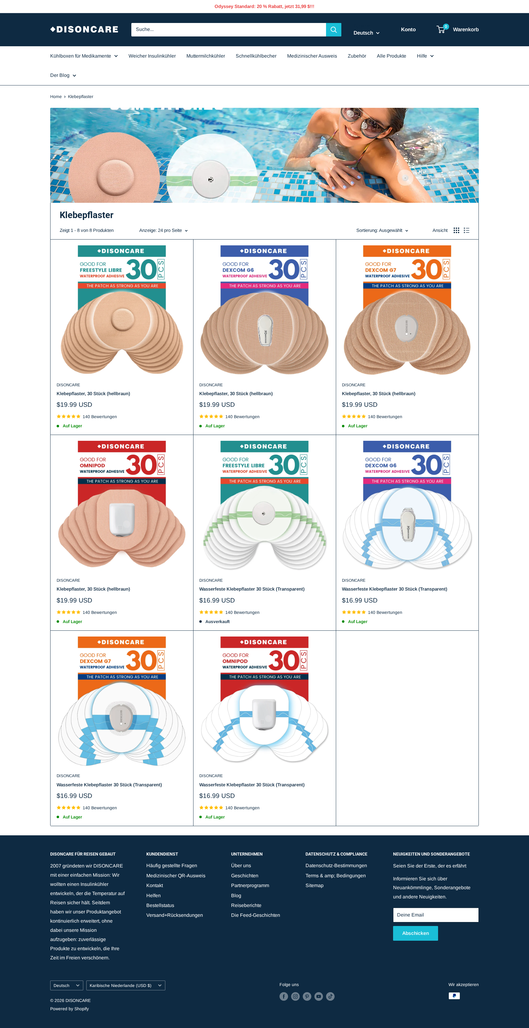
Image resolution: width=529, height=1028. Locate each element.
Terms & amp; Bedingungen (336, 875)
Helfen (153, 895)
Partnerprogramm (250, 885)
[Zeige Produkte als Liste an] (466, 230)
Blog (236, 895)
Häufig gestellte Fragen (171, 865)
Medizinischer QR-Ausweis (175, 875)
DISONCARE (68, 385)
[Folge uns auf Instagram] (295, 996)
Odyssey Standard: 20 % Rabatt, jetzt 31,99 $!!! (264, 6)
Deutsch (61, 985)
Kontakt (154, 885)
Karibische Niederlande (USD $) (121, 985)
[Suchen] (333, 29)
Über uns (241, 865)
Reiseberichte (246, 905)
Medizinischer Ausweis (312, 56)
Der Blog (59, 75)
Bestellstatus (160, 905)
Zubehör (357, 56)
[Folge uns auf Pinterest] (307, 996)
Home (56, 96)
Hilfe (422, 56)
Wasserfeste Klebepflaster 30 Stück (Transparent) (252, 588)
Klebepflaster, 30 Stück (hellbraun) (93, 393)
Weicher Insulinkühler (152, 56)
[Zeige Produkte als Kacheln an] (456, 230)
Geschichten (244, 875)
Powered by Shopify (69, 1008)
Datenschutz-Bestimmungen (336, 865)
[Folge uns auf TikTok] (330, 996)
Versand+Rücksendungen (174, 915)
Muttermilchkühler (205, 56)
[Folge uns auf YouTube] (318, 996)
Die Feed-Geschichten (255, 915)
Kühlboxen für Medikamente (80, 56)
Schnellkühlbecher (256, 56)
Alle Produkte (391, 56)
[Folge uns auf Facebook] (284, 996)
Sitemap (315, 885)
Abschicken (415, 933)
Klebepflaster (80, 96)
